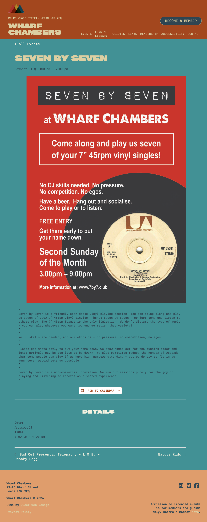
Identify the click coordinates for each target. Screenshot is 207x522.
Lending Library (101, 33)
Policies (118, 33)
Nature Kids (170, 454)
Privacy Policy (18, 511)
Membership (149, 33)
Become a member (181, 21)
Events (86, 33)
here (195, 511)
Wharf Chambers (34, 28)
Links (132, 33)
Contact (194, 33)
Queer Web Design (35, 504)
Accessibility (172, 33)
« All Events (27, 44)
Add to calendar (101, 390)
